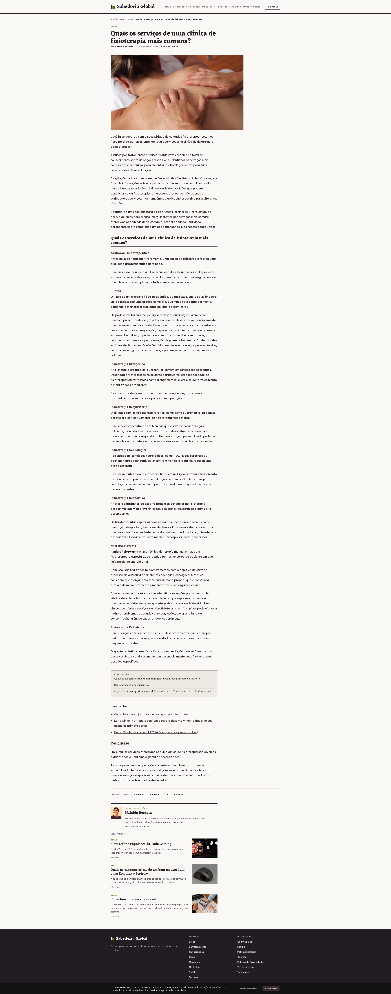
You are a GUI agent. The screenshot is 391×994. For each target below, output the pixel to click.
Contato (242, 956)
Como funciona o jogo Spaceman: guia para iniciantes (151, 714)
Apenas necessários (248, 989)
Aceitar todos (271, 989)
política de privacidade (174, 990)
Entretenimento (182, 7)
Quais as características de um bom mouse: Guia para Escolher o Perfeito (157, 679)
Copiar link (179, 794)
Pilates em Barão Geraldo (145, 345)
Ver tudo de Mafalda (137, 827)
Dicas (168, 7)
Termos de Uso (245, 967)
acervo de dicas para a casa (130, 217)
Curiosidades (200, 7)
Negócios (222, 7)
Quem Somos (244, 941)
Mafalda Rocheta (124, 46)
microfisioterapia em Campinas (174, 608)
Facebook (155, 794)
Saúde (246, 7)
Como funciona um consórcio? (131, 685)
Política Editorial (246, 951)
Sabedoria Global (119, 19)
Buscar (274, 7)
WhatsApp (138, 794)
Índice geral (244, 972)
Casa (212, 7)
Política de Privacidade (250, 962)
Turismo (255, 7)
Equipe (241, 946)
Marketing (235, 7)
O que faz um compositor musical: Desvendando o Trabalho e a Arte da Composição (163, 691)
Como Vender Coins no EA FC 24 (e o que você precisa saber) (156, 732)
